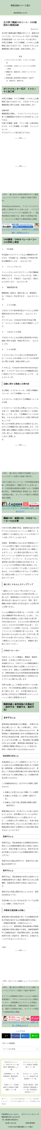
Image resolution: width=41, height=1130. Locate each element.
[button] (37, 1049)
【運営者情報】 (30, 1123)
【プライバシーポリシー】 (30, 1114)
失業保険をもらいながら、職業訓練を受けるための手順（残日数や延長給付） (11, 1117)
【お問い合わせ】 (11, 1123)
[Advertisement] (20, 153)
